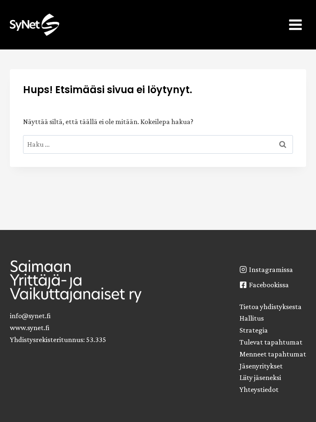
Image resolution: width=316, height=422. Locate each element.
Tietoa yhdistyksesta (270, 306)
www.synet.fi (29, 328)
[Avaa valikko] (295, 24)
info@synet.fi (30, 316)
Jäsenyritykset (261, 366)
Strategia (253, 330)
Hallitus (251, 318)
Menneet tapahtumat (272, 354)
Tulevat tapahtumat (270, 342)
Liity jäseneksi (260, 377)
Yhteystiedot (259, 389)
